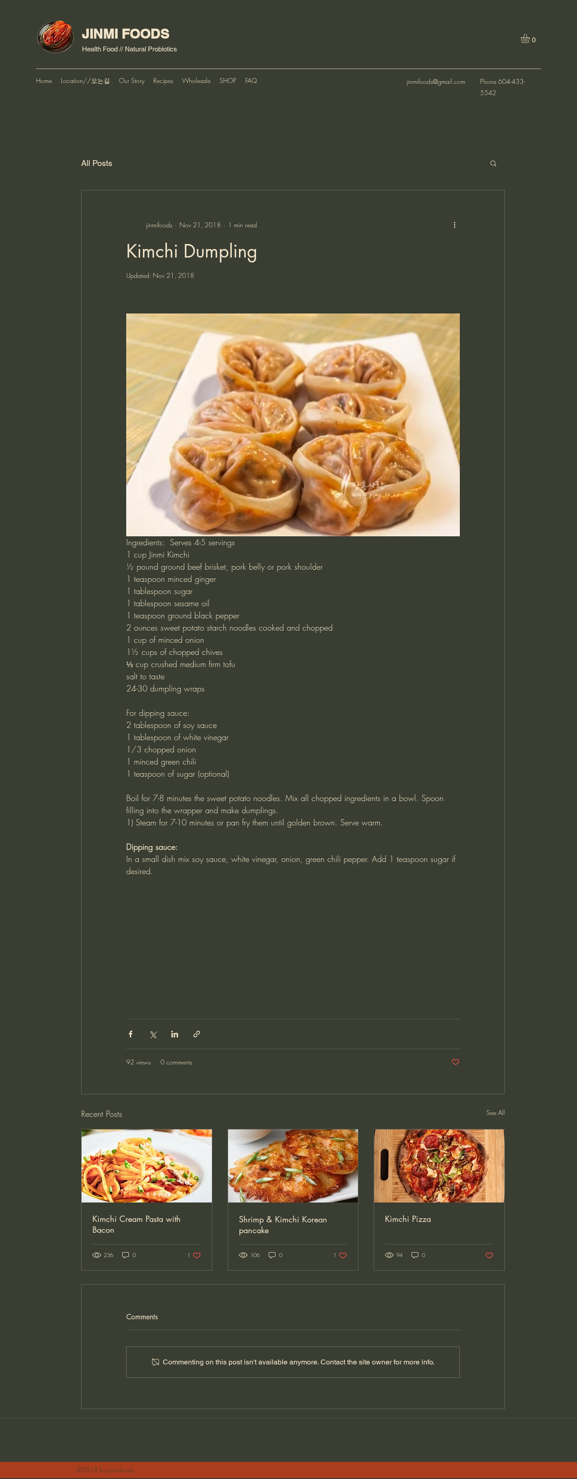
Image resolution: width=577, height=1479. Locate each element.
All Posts (96, 163)
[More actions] (454, 224)
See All (495, 1112)
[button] (530, 38)
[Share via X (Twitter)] (152, 1034)
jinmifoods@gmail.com (436, 81)
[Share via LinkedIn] (174, 1034)
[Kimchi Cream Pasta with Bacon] (147, 1166)
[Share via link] (196, 1034)
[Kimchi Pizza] (439, 1166)
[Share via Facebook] (130, 1034)
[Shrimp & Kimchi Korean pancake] (293, 1166)
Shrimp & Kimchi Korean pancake (283, 1224)
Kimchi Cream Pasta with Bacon (136, 1224)
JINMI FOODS (125, 33)
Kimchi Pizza (408, 1218)
